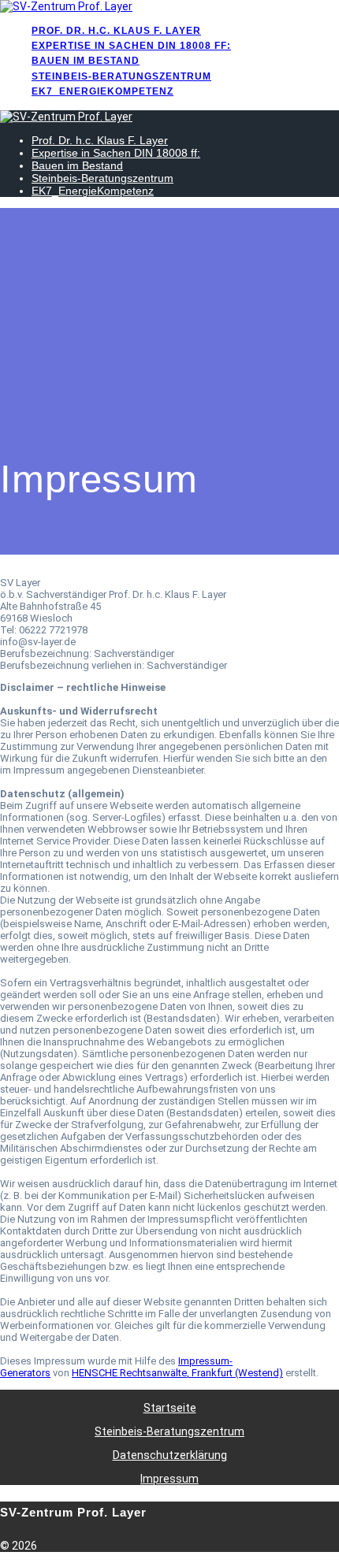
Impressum (169, 1478)
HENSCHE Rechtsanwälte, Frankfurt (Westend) (177, 1373)
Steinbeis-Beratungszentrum (121, 76)
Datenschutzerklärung (170, 1455)
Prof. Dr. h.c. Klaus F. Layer (116, 30)
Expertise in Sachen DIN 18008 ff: (131, 45)
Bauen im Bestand (86, 60)
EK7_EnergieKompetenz (102, 91)
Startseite (169, 1408)
